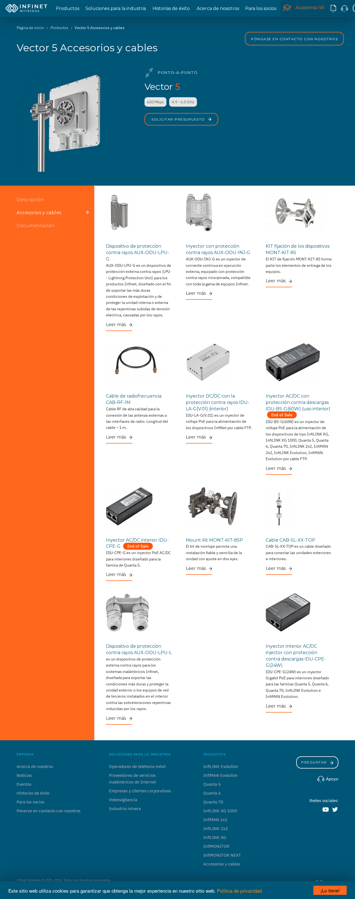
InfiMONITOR (216, 846)
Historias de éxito (171, 8)
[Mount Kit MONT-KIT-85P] (219, 505)
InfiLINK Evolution (220, 766)
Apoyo (331, 779)
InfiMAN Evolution (220, 775)
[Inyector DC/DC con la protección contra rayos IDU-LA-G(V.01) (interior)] (219, 362)
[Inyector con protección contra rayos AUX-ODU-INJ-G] (219, 212)
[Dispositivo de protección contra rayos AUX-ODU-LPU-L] (139, 612)
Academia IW (309, 7)
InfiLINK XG (214, 837)
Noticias (24, 775)
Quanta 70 (213, 802)
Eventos (24, 784)
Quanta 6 (212, 793)
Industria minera (125, 808)
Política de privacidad (239, 890)
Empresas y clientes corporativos (140, 790)
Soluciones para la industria (115, 8)
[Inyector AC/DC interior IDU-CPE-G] (139, 505)
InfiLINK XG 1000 (220, 810)
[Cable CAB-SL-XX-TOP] (299, 505)
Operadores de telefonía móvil (137, 766)
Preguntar (314, 762)
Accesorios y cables (221, 864)
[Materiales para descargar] (333, 8)
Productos (67, 8)
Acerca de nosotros (218, 8)
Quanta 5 (212, 784)
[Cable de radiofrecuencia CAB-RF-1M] (139, 362)
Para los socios (260, 8)
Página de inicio (30, 27)
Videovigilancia (123, 799)
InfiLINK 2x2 (215, 828)
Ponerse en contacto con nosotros (48, 810)
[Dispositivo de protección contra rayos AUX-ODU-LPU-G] (139, 212)
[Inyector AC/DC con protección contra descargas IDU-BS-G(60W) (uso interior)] (299, 362)
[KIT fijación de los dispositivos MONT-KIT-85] (299, 212)
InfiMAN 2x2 (215, 819)
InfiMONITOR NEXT (222, 855)
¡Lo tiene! (330, 890)
